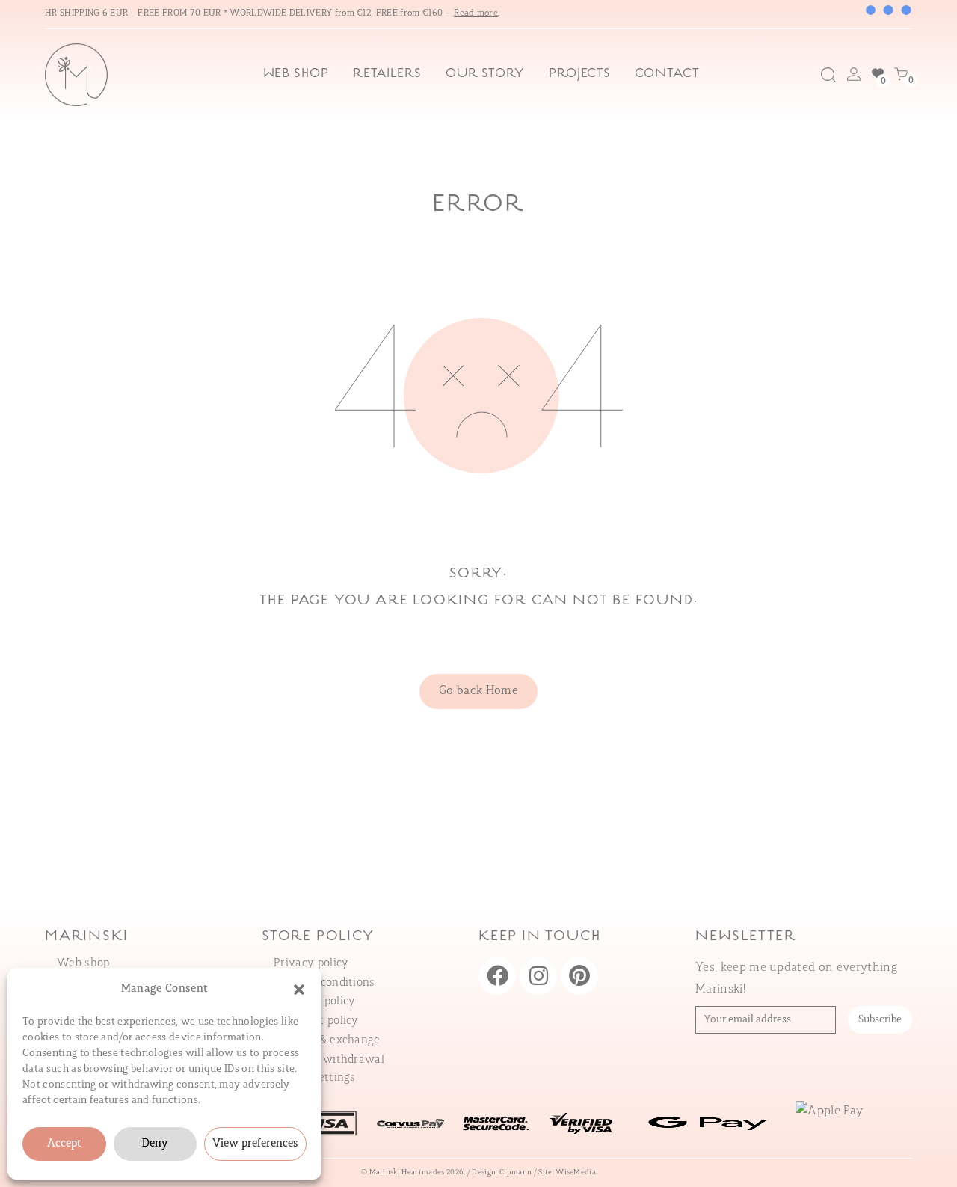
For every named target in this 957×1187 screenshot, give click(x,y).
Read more (476, 13)
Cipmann (515, 1172)
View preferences (255, 1144)
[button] (299, 989)
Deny (154, 1144)
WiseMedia (576, 1172)
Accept (64, 1144)
